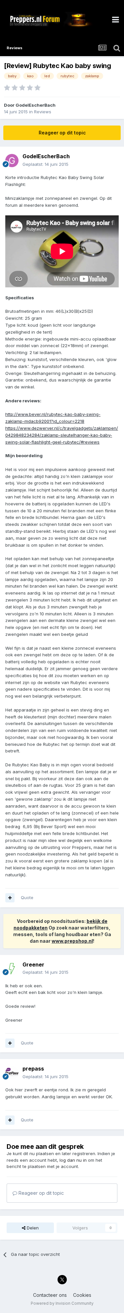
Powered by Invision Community (62, 1303)
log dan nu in (73, 1160)
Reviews (42, 111)
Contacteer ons (50, 1295)
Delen (32, 1227)
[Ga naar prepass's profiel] (12, 1072)
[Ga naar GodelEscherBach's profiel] (12, 160)
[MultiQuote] (10, 897)
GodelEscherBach (36, 105)
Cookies (82, 1295)
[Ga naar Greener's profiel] (12, 968)
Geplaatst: (45, 164)
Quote (27, 897)
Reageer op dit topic (62, 132)
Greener (33, 964)
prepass (33, 1068)
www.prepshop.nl (72, 941)
